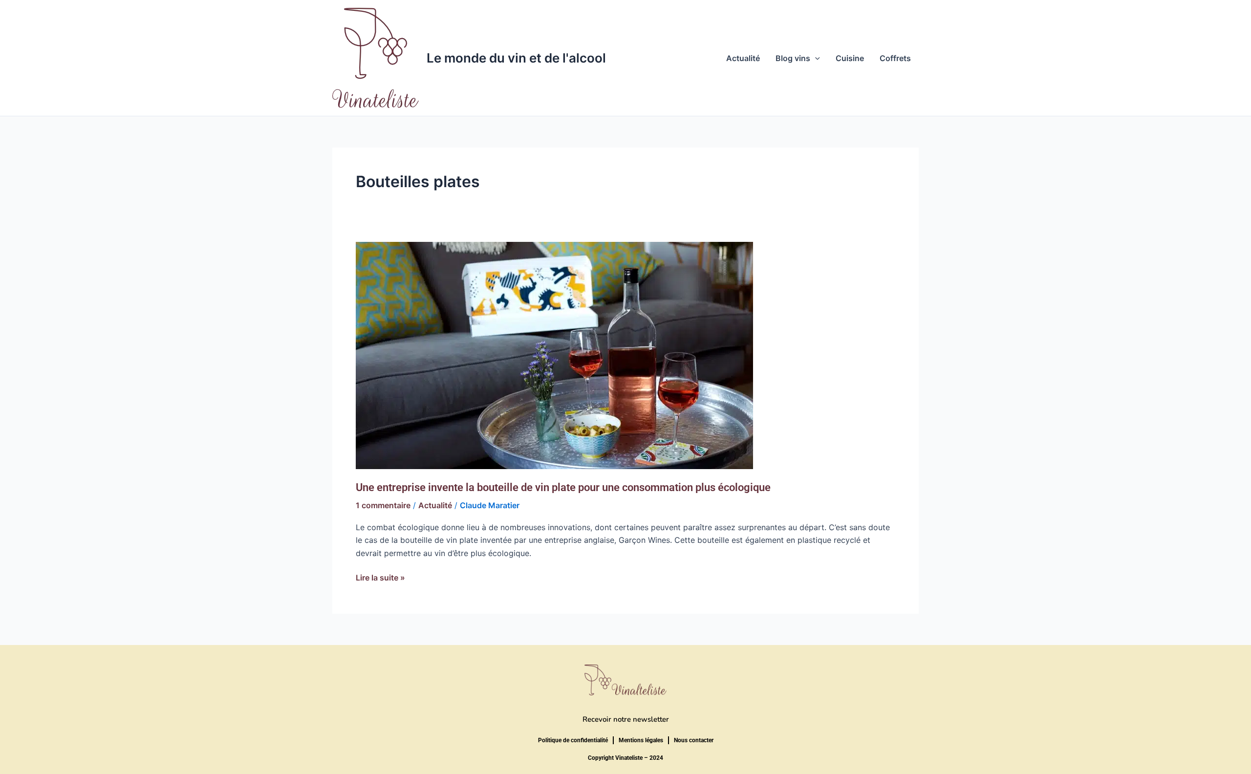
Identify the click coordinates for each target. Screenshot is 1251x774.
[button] (815, 58)
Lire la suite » (380, 576)
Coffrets (895, 58)
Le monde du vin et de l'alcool (516, 57)
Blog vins (793, 58)
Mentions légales (641, 740)
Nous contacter (693, 740)
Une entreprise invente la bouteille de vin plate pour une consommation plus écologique (563, 487)
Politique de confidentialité (573, 740)
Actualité (743, 58)
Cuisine (850, 58)
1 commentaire (383, 505)
